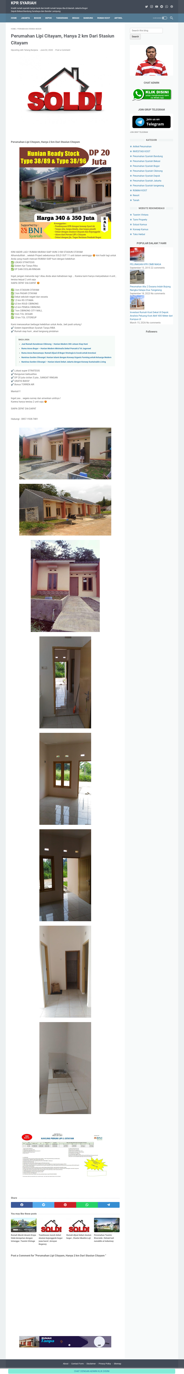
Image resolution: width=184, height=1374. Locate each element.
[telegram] (109, 1205)
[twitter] (43, 1205)
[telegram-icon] (161, 7)
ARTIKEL (118, 18)
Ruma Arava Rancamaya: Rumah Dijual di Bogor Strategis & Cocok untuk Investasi (58, 353)
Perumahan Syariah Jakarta (147, 180)
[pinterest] (65, 1205)
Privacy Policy (105, 1364)
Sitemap (117, 1364)
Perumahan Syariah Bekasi (146, 161)
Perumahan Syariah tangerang (148, 185)
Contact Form (77, 1364)
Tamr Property (140, 219)
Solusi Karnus (140, 224)
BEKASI (75, 18)
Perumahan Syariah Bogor (146, 166)
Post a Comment (62, 50)
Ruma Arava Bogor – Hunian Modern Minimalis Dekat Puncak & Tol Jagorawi (56, 348)
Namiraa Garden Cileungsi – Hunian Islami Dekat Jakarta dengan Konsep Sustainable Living (63, 362)
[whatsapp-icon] (166, 7)
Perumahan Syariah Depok (146, 175)
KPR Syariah (23, 3)
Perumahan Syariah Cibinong (148, 171)
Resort (136, 195)
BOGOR (37, 18)
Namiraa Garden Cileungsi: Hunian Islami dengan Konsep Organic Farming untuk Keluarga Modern (66, 357)
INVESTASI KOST (141, 151)
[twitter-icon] (146, 7)
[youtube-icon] (156, 7)
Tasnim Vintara (140, 214)
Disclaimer (91, 1364)
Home (14, 18)
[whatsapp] (87, 1205)
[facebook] (22, 1205)
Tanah (136, 200)
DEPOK (48, 18)
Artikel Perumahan (142, 146)
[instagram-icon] (151, 7)
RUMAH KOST (103, 18)
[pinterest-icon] (171, 7)
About (65, 1364)
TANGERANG (62, 18)
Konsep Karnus (140, 229)
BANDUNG (88, 18)
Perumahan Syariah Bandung (148, 156)
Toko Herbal (139, 234)
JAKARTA (25, 18)
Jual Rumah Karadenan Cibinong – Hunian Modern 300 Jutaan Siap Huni (54, 344)
